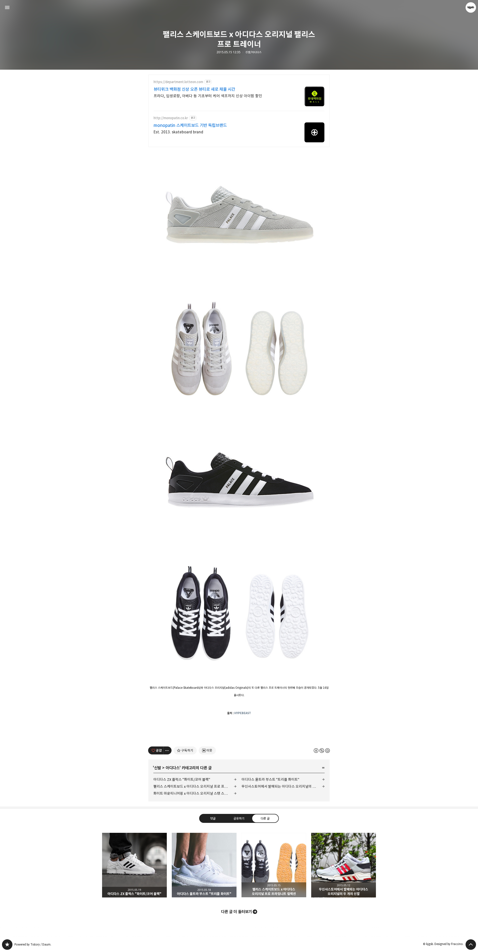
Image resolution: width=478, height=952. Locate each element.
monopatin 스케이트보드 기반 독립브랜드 (190, 125)
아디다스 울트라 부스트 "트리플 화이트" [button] (204, 865)
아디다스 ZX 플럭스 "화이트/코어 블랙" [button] (134, 865)
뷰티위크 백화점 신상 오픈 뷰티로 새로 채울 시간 (194, 89)
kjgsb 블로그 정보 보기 (471, 7)
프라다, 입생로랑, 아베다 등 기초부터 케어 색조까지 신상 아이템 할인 (208, 96)
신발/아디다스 (253, 52)
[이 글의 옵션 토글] (168, 750)
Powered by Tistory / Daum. (32, 944)
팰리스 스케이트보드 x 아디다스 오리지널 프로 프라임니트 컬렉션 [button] (273, 865)
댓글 (213, 818)
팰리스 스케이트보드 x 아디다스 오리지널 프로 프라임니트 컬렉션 (195, 786)
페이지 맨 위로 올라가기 (471, 945)
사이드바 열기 (7, 7)
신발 (157, 767)
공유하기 (239, 818)
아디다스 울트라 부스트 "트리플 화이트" (270, 779)
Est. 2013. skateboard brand (178, 132)
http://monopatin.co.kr (171, 118)
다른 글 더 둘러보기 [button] (236, 911)
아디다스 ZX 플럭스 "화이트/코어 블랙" (181, 779)
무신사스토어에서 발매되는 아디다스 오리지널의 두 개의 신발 (283, 786)
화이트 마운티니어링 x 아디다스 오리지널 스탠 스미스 (192, 793)
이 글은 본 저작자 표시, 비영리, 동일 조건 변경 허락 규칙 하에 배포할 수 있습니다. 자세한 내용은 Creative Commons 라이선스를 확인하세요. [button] (321, 750)
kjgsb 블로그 (7, 945)
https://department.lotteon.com (178, 82)
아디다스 (172, 767)
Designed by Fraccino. (449, 944)
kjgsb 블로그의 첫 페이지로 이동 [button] (239, 7)
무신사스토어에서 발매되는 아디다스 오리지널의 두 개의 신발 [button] (343, 865)
